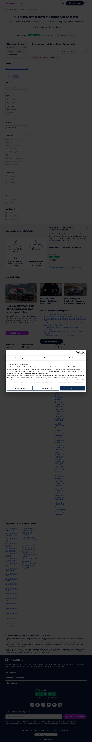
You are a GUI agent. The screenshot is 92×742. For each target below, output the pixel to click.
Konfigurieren (45, 388)
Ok (72, 388)
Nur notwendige (20, 388)
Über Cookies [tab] (73, 358)
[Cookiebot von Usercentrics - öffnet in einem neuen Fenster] (77, 352)
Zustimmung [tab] (19, 358)
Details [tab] (46, 358)
